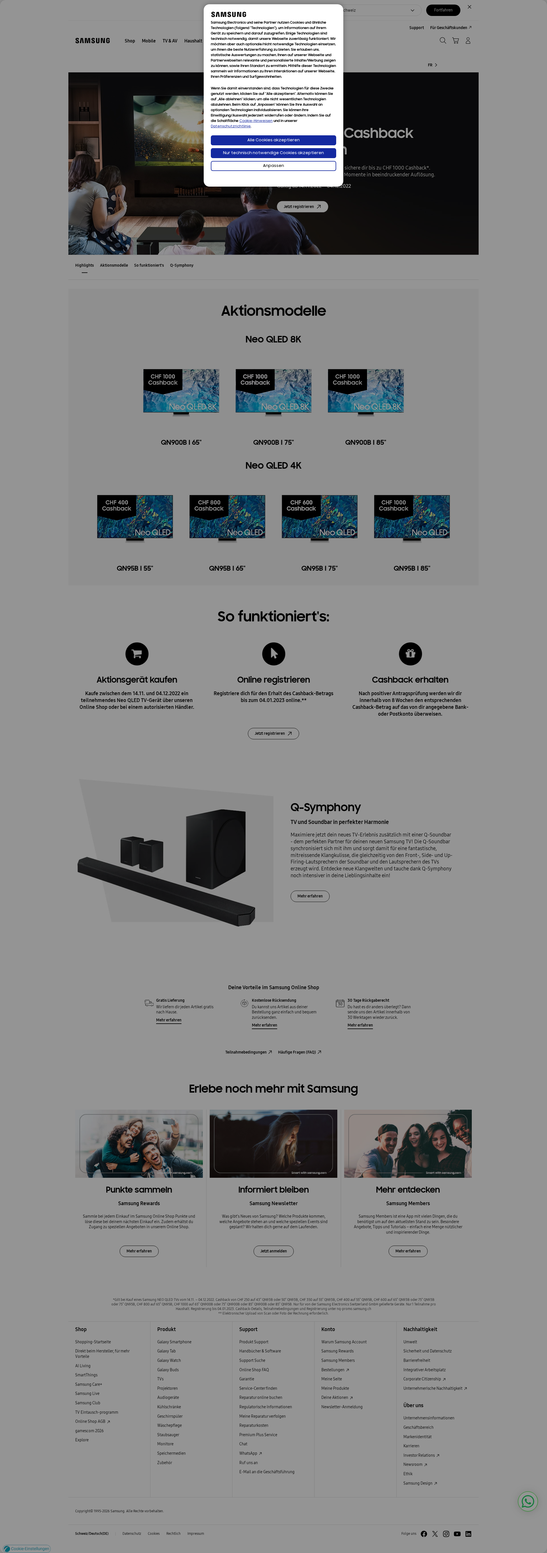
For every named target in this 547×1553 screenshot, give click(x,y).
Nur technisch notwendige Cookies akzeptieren (273, 153)
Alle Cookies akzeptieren (273, 140)
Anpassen (273, 166)
